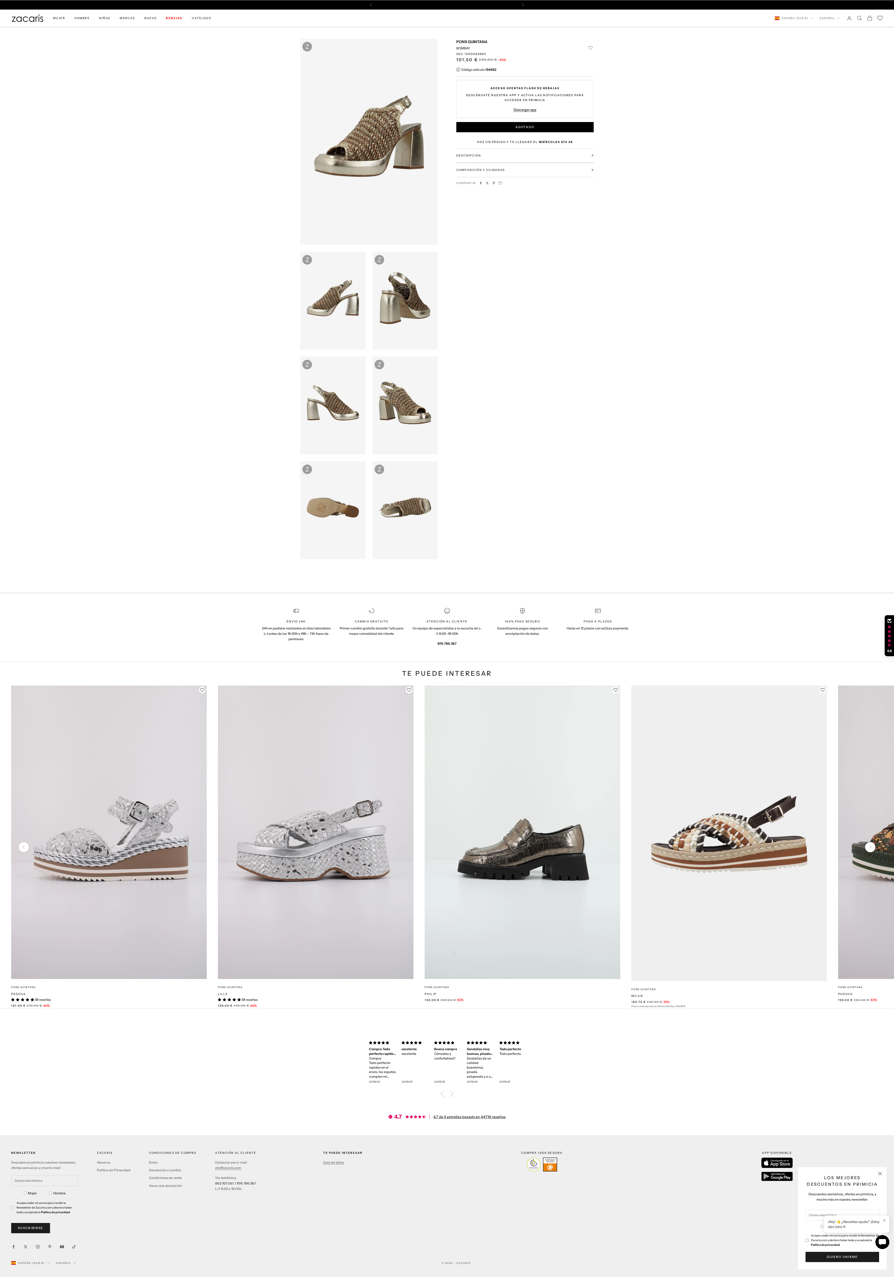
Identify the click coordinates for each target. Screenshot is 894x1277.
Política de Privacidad (113, 1170)
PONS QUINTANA (472, 41)
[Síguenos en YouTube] (62, 1246)
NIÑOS (104, 18)
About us (103, 1162)
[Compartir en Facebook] (481, 183)
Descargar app (525, 109)
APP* (491, 5)
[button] (443, 1094)
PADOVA (18, 994)
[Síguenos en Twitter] (25, 1246)
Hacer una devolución (165, 1186)
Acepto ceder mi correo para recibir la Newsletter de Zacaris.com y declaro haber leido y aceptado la (845, 1240)
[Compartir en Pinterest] (494, 183)
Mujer (32, 1193)
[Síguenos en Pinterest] (49, 1246)
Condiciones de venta (165, 1178)
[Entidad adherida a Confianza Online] (542, 1165)
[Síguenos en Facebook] (13, 1246)
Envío (153, 1162)
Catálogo (201, 18)
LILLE (223, 994)
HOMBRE (82, 18)
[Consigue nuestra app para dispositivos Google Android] (777, 1176)
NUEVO (150, 18)
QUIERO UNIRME (842, 1257)
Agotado (524, 127)
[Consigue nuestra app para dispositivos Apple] (777, 1163)
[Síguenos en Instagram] (37, 1246)
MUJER (59, 18)
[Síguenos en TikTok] (74, 1246)
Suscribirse (30, 1228)
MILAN (637, 996)
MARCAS (127, 18)
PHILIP (431, 994)
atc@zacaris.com (228, 1168)
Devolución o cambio (165, 1170)
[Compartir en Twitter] (487, 183)
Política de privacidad (825, 1244)
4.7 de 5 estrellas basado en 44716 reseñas (469, 1116)
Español (827, 18)
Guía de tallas (333, 1162)
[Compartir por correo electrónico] (500, 183)
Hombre (59, 1193)
